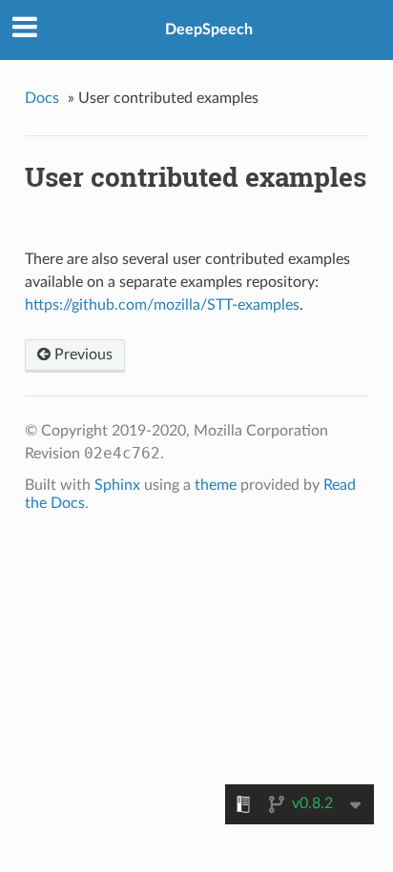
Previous (82, 354)
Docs (42, 98)
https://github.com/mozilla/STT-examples (162, 305)
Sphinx (117, 485)
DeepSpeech (209, 29)
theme (216, 485)
